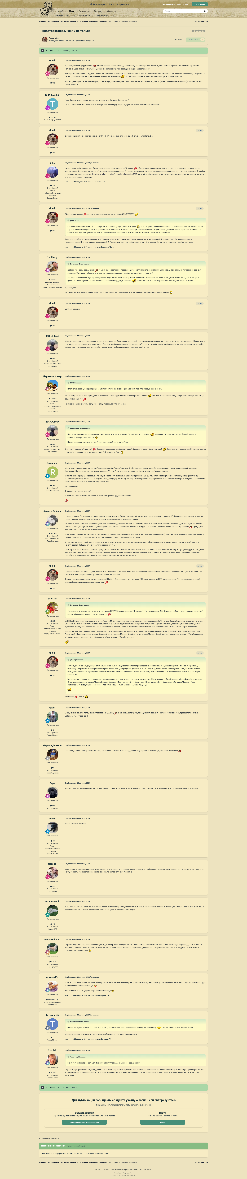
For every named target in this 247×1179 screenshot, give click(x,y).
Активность (84, 11)
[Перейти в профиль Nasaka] (52, 873)
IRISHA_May (52, 336)
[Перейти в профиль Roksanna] (52, 472)
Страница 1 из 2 (69, 51)
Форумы (59, 15)
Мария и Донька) (52, 745)
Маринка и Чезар (52, 376)
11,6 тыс (51, 1000)
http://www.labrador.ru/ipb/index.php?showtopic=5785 (114, 174)
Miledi (57, 38)
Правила (71, 15)
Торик (52, 818)
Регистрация (200, 4)
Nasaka (52, 863)
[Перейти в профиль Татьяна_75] (52, 1024)
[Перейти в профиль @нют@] (52, 608)
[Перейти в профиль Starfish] (52, 1059)
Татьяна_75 (52, 1015)
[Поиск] (205, 11)
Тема (105, 1170)
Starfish (52, 1050)
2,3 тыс (53, 117)
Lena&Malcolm (52, 939)
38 (53, 841)
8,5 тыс (53, 533)
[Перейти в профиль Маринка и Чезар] (52, 385)
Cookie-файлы (146, 1170)
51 (53, 730)
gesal (52, 707)
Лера (52, 783)
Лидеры (97, 11)
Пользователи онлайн (104, 15)
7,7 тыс (53, 1073)
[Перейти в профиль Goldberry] (52, 266)
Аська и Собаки (52, 511)
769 (53, 485)
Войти (162, 1122)
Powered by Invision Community (123, 1175)
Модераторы (84, 15)
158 (53, 83)
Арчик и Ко (52, 977)
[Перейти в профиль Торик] (52, 827)
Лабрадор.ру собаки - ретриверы (109, 4)
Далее (52, 51)
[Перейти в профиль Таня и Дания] (52, 104)
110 (53, 924)
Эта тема (195, 11)
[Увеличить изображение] (94, 66)
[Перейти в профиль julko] (52, 172)
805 (53, 621)
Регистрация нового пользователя (84, 1122)
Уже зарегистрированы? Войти (175, 4)
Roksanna (52, 463)
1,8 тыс (53, 280)
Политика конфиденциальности (124, 1170)
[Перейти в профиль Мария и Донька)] (52, 754)
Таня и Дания (52, 95)
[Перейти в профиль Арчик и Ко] (52, 986)
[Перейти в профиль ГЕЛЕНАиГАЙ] (52, 910)
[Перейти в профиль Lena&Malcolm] (52, 948)
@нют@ (52, 598)
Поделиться (177, 39)
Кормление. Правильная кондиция (79, 41)
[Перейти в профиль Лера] (52, 792)
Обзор (71, 11)
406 (53, 358)
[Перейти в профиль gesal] (52, 716)
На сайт (60, 11)
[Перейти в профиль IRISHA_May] (52, 345)
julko (52, 163)
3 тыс (53, 962)
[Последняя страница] (58, 50)
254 (53, 185)
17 (53, 1037)
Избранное (111, 11)
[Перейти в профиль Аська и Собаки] (52, 520)
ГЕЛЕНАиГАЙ (52, 901)
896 (53, 806)
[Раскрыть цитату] (69, 220)
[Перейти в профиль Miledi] (44, 39)
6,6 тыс (53, 399)
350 (53, 886)
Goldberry (52, 257)
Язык (97, 1170)
